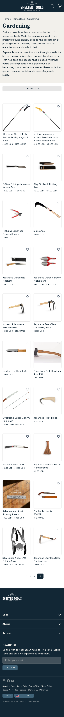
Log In (8, 696)
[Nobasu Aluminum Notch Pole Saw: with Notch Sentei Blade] (48, 117)
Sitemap (31, 690)
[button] (27, 106)
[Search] (51, 6)
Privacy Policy (46, 686)
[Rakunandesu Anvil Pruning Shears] (16, 494)
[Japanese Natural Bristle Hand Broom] (48, 448)
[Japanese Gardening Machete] (16, 261)
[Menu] (5, 6)
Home (5, 18)
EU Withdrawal (42, 690)
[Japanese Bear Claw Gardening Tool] (48, 307)
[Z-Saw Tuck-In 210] (16, 448)
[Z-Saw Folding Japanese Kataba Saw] (16, 167)
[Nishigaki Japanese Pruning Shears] (16, 214)
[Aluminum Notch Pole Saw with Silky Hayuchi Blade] (16, 117)
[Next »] (40, 576)
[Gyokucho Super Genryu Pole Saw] (16, 401)
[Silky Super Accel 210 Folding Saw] (16, 541)
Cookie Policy (7, 690)
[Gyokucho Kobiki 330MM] (48, 494)
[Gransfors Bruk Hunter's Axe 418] (48, 354)
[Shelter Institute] (32, 6)
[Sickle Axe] (48, 214)
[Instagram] (4, 680)
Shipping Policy (8, 686)
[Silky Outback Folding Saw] (48, 167)
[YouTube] (12, 680)
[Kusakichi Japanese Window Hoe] (16, 307)
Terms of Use (34, 686)
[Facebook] (8, 680)
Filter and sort (31, 88)
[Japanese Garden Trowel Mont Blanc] (48, 261)
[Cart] (58, 6)
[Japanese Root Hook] (48, 401)
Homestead (18, 18)
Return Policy (22, 686)
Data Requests (20, 690)
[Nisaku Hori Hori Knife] (16, 354)
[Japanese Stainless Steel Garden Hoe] (48, 541)
